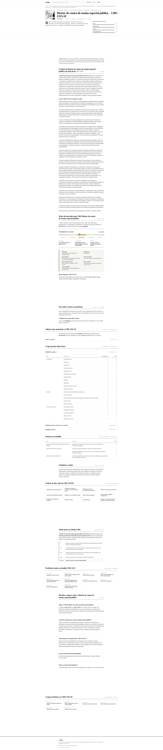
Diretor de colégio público (98, 61)
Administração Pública (90, 277)
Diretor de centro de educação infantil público (89, 58)
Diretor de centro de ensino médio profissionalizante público (88, 60)
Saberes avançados (80, 339)
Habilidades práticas (80, 429)
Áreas (94, 2)
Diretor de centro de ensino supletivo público (83, 61)
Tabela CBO (89, 2)
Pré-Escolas (83, 278)
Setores (72, 745)
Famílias (98, 2)
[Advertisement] (81, 46)
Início (46, 6)
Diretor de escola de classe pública (66, 63)
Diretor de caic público (74, 58)
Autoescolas (76, 278)
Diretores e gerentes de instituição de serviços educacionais (73, 10)
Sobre (76, 745)
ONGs (70, 278)
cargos (47, 2)
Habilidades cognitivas (80, 352)
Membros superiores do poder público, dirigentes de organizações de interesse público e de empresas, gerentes (72, 6)
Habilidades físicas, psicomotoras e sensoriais (80, 425)
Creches (66, 278)
